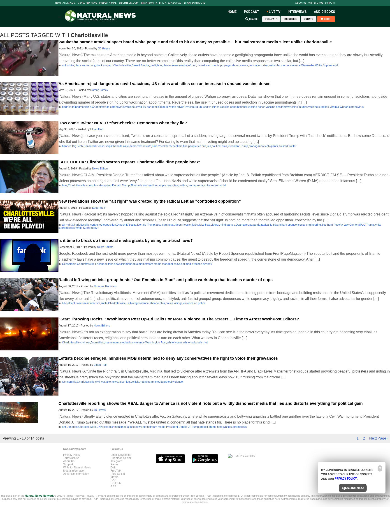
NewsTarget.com (65, 3)
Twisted (283, 146)
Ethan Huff (96, 129)
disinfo (147, 146)
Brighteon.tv (148, 3)
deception (105, 185)
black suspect (104, 65)
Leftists (205, 224)
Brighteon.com (128, 3)
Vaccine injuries (298, 107)
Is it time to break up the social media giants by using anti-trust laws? (125, 240)
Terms (100, 495)
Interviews (297, 12)
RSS (113, 486)
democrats (136, 146)
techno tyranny (203, 264)
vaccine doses (256, 107)
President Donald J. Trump (182, 426)
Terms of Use (71, 458)
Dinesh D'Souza (127, 224)
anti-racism (93, 303)
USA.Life (116, 483)
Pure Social (118, 473)
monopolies (169, 264)
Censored (90, 146)
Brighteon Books (194, 3)
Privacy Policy (71, 454)
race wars (242, 65)
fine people (190, 146)
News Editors (100, 168)
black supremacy (85, 65)
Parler (114, 464)
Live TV (274, 12)
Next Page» (378, 438)
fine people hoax (162, 185)
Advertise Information (76, 473)
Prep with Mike (107, 3)
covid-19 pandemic (147, 107)
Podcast (251, 12)
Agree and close (352, 488)
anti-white (68, 65)
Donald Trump (121, 185)
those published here (268, 499)
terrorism (263, 65)
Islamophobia (129, 264)
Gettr (113, 467)
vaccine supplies (318, 107)
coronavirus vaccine (122, 107)
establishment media (116, 426)
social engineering (309, 224)
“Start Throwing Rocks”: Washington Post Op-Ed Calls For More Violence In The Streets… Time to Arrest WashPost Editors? (178, 319)
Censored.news (87, 3)
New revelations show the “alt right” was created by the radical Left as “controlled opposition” (149, 201)
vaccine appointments (233, 107)
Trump (370, 224)
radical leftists (269, 224)
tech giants (271, 146)
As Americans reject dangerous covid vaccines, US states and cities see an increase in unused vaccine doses (164, 83)
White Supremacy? (326, 65)
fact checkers (174, 146)
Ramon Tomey (99, 90)
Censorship (103, 146)
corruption (92, 185)
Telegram (116, 461)
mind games (227, 224)
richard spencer (288, 224)
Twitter (292, 146)
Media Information (74, 470)
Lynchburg (191, 107)
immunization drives (172, 107)
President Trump (238, 146)
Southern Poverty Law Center (340, 224)
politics (183, 185)
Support (330, 3)
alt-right (66, 224)
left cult (192, 65)
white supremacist (215, 185)
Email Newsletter (121, 454)
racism (253, 65)
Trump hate (216, 426)
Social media (185, 264)
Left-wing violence (137, 303)
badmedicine (83, 107)
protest (167, 381)
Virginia (334, 107)
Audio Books (324, 12)
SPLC (361, 224)
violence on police (194, 303)
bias (64, 185)
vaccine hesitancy (277, 107)
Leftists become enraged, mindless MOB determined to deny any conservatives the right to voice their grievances (168, 358)
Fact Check (159, 146)
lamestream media (175, 65)
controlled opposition (103, 224)
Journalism (97, 342)
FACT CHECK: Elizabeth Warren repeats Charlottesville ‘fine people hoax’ (129, 162)
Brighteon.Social (170, 3)
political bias (219, 146)
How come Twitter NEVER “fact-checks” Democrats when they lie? (122, 123)
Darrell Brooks (140, 65)
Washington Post (155, 342)
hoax (170, 224)
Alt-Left (66, 303)
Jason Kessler (182, 224)
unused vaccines (209, 107)
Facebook (101, 264)
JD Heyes (104, 48)
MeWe (114, 477)
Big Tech (77, 146)
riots (131, 342)
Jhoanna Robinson (105, 286)
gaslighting (156, 65)
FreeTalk (116, 470)
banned (67, 146)
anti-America (70, 426)
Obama (240, 224)
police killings (174, 303)
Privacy (90, 495)
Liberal (215, 224)
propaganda (227, 65)
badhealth (68, 107)
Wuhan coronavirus (352, 107)
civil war (85, 342)
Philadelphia (157, 303)
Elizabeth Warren (141, 185)
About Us (300, 3)
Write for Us (315, 3)
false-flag (161, 224)
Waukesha (307, 65)
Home (232, 12)
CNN (100, 426)
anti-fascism (78, 303)
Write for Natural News (77, 467)
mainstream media (208, 65)
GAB (113, 480)
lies (209, 146)
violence (295, 65)
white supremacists (235, 426)
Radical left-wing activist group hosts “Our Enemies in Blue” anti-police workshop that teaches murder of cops (165, 280)
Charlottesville (122, 65)
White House (175, 342)
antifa (104, 303)
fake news (114, 264)
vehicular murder (279, 65)
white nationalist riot (195, 342)
